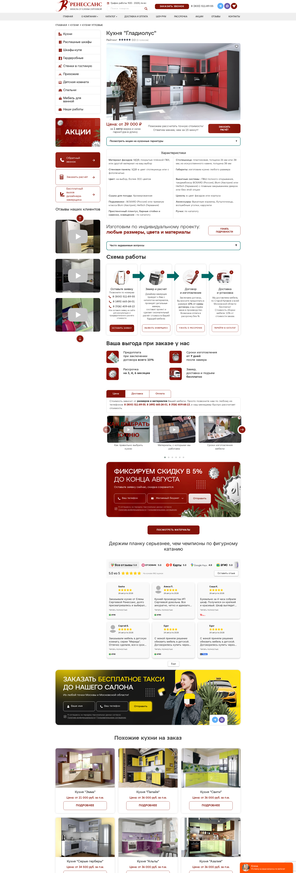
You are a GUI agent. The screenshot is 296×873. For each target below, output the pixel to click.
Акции (199, 17)
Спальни (69, 90)
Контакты (234, 17)
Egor (211, 625)
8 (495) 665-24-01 (202, 2)
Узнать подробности (224, 230)
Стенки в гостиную (77, 66)
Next (80, 338)
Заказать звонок (172, 6)
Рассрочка (180, 17)
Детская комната (76, 82)
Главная (68, 17)
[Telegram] (220, 6)
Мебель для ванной (72, 100)
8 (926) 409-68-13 (202, 10)
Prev (80, 218)
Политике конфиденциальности (132, 510)
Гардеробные (73, 58)
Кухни (74, 25)
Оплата (160, 394)
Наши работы (73, 109)
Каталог (110, 17)
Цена (116, 394)
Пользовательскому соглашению (162, 510)
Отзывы (215, 17)
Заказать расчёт (224, 128)
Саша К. (213, 586)
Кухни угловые (92, 25)
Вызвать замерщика (156, 328)
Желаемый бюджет (168, 498)
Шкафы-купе (72, 50)
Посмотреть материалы (173, 530)
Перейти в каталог (225, 328)
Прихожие (71, 74)
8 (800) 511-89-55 (202, 6)
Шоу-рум (161, 17)
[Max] (227, 6)
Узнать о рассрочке (190, 328)
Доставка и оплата (136, 17)
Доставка (137, 394)
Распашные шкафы (77, 42)
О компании (88, 17)
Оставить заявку (122, 328)
